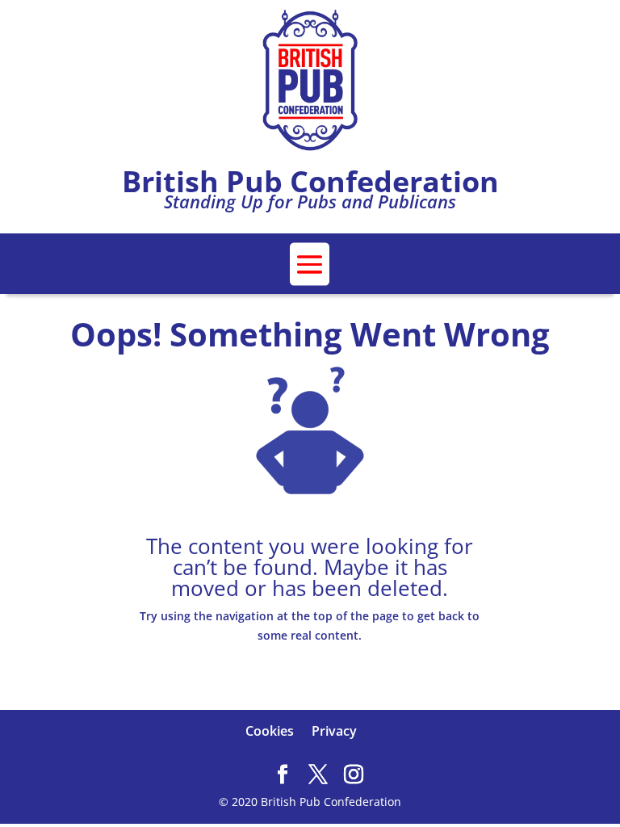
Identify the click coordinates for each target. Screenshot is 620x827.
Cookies (269, 731)
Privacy (334, 731)
